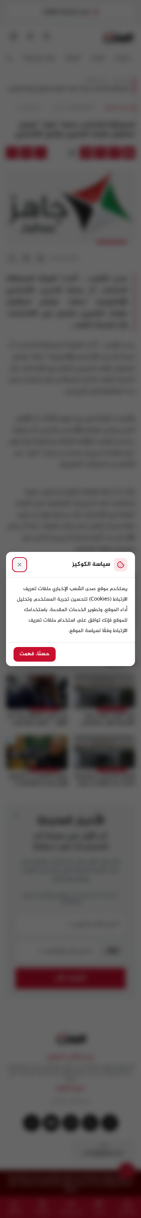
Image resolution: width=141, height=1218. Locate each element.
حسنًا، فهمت (35, 654)
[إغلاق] (20, 565)
